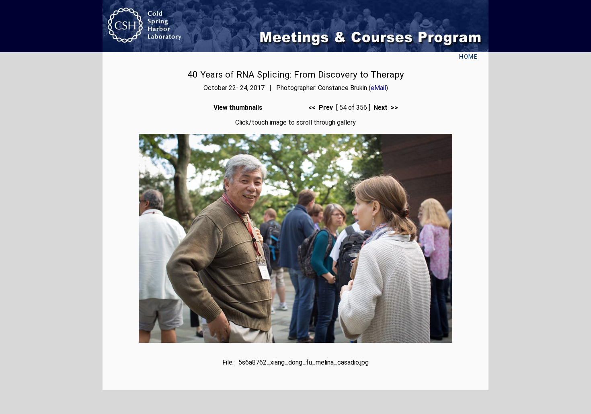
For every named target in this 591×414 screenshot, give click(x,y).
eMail (378, 88)
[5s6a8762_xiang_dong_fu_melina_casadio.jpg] (295, 340)
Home (468, 56)
